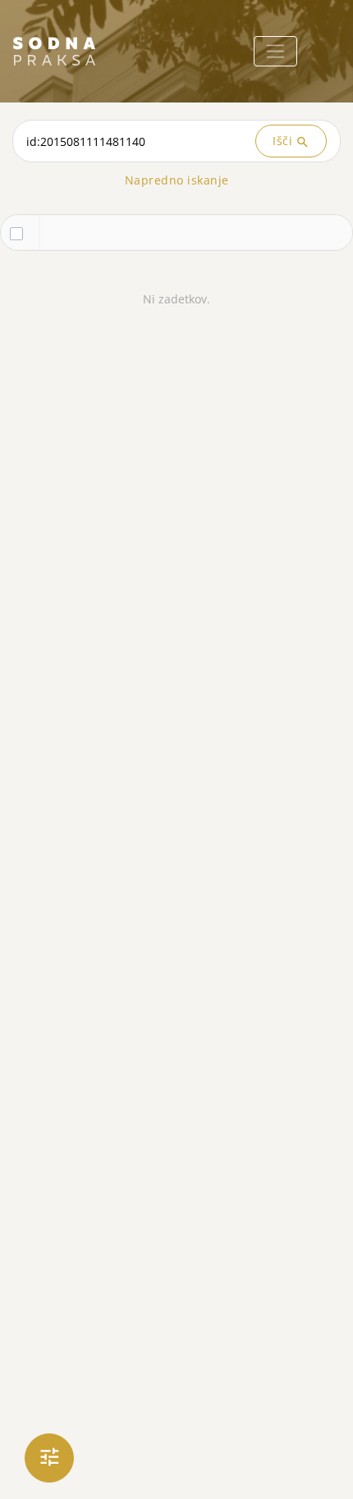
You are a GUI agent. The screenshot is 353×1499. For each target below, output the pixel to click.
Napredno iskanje (177, 180)
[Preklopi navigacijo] (275, 51)
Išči (291, 141)
